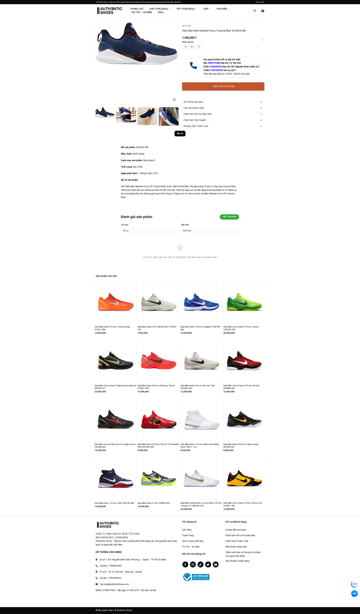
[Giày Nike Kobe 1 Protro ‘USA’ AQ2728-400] (116, 478)
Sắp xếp (185, 224)
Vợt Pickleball (186, 8)
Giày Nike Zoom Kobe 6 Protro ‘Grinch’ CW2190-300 (241, 328)
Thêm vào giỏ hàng (223, 86)
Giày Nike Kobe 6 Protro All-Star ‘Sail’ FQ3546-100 (197, 387)
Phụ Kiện (222, 8)
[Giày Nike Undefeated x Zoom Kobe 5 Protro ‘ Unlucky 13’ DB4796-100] (201, 478)
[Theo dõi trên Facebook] (185, 564)
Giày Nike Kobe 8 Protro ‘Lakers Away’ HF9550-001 (241, 445)
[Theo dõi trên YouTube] (216, 564)
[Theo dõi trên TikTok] (200, 564)
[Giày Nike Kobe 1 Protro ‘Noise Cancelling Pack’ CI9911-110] (201, 419)
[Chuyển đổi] (261, 102)
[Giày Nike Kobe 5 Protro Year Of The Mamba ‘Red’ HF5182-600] (158, 419)
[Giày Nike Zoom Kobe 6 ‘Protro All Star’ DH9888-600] (244, 361)
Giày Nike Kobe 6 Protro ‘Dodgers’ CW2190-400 (200, 328)
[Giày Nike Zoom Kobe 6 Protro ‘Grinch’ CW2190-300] (244, 301)
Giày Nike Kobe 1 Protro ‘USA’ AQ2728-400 (114, 503)
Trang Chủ (136, 8)
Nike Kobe (186, 26)
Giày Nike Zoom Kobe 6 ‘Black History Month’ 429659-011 (115, 387)
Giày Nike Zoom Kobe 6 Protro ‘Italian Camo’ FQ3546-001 (115, 445)
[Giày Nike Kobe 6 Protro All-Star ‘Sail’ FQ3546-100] (201, 360)
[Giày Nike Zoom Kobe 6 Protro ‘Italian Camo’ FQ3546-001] (116, 419)
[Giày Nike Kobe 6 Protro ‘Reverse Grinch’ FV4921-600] (158, 361)
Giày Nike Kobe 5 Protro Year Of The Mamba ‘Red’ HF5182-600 (158, 445)
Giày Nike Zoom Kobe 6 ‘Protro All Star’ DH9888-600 (241, 387)
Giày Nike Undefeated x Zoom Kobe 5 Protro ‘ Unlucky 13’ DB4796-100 (201, 504)
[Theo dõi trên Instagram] (193, 564)
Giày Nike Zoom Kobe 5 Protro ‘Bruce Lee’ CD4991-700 (242, 504)
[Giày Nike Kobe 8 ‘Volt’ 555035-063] (158, 478)
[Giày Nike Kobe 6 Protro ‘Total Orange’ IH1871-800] (116, 302)
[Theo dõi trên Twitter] (208, 564)
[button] (260, 2)
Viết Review (229, 217)
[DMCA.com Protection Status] (103, 596)
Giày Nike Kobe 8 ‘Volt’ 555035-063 (154, 503)
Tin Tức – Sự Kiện (141, 12)
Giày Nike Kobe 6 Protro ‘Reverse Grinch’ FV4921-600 (156, 387)
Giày (206, 8)
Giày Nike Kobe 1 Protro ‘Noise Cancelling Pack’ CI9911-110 (199, 445)
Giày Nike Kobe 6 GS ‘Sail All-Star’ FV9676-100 (157, 328)
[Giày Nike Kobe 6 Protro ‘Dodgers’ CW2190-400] (201, 302)
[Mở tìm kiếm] (254, 10)
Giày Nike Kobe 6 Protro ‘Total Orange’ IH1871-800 (112, 328)
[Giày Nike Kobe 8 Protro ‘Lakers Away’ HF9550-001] (244, 419)
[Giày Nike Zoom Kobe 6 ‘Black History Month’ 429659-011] (116, 360)
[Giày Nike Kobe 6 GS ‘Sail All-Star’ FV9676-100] (158, 301)
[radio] (185, 47)
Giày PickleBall (159, 8)
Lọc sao (124, 224)
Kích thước (188, 42)
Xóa (262, 40)
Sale (161, 12)
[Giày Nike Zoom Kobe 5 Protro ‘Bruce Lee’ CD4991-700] (244, 478)
